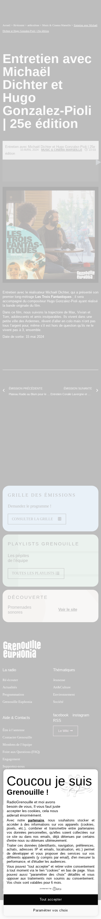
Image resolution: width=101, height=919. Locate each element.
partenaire (36, 820)
